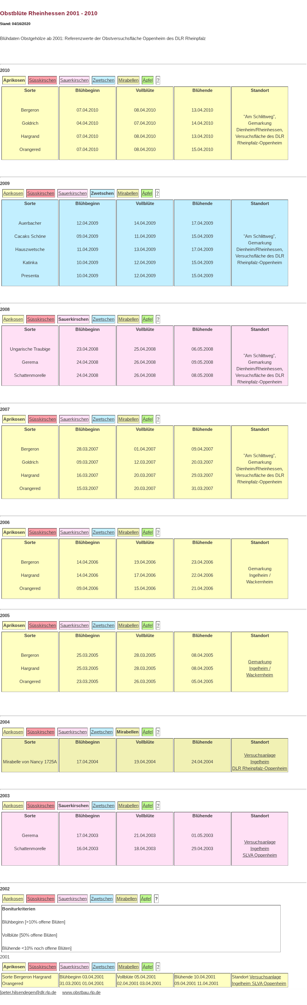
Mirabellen (128, 80)
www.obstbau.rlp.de (81, 992)
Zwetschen (103, 80)
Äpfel (148, 80)
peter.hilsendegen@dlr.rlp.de (28, 992)
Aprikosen (13, 193)
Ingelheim (242, 983)
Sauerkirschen (74, 80)
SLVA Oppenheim (269, 983)
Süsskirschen (42, 80)
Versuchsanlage (265, 977)
